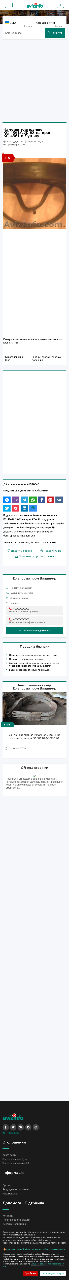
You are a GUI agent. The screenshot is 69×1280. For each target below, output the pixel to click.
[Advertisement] (34, 77)
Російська (13, 1132)
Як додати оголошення (16, 1189)
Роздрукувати (52, 550)
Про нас (7, 1185)
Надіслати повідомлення (37, 630)
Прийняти (30, 1273)
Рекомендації (10, 1193)
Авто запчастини (45, 23)
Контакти (8, 1215)
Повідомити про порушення (36, 556)
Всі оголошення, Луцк (15, 1159)
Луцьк (40, 141)
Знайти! (57, 32)
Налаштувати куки (52, 1273)
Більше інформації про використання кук (33, 1265)
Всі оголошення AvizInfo (16, 1163)
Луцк (13, 23)
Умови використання (14, 1224)
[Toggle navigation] (9, 5)
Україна (32, 141)
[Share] (7, 500)
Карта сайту (9, 1155)
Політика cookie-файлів (16, 1219)
